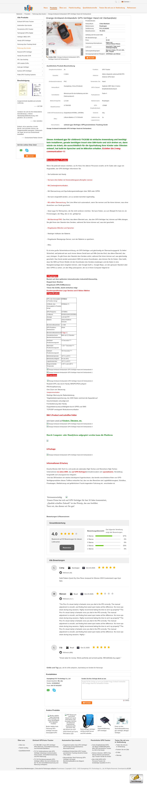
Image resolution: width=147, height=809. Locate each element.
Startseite (19, 14)
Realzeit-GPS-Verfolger (24, 52)
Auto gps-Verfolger (23, 67)
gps (60, 668)
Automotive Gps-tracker (24, 25)
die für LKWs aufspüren (69, 668)
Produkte (53, 8)
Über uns (62, 8)
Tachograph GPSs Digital (25, 33)
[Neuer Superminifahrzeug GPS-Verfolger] (105, 719)
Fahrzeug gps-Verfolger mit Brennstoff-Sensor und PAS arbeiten (87, 731)
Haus (46, 8)
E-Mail (118, 752)
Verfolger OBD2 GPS (23, 37)
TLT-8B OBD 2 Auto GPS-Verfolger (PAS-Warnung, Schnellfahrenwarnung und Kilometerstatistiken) (46, 746)
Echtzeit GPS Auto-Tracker (25, 21)
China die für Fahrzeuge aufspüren (46, 768)
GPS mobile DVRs (23, 63)
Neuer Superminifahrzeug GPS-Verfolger (104, 728)
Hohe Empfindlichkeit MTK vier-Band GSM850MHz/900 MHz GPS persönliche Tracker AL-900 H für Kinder (101, 747)
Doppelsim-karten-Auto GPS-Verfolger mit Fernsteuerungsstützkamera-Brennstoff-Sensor (75, 746)
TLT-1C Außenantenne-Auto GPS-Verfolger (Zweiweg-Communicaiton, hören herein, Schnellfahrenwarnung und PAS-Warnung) (45, 754)
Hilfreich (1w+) (68, 599)
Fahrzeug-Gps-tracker (39, 14)
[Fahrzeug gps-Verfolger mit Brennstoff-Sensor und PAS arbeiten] (88, 721)
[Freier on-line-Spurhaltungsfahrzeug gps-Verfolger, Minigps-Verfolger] (122, 719)
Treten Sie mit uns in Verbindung (112, 8)
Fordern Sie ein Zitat (122, 749)
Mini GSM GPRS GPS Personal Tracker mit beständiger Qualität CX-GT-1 (101, 761)
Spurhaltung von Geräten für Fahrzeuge (90, 668)
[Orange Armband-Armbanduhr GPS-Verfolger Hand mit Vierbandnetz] (65, 34)
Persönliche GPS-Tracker (25, 29)
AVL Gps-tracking (22, 59)
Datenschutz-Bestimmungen (25, 768)
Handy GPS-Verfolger (24, 40)
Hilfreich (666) (68, 652)
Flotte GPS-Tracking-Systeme (26, 75)
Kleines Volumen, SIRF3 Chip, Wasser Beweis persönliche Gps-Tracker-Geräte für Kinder (101, 754)
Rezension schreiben (67, 548)
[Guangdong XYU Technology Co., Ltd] (28, 8)
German (126, 2)
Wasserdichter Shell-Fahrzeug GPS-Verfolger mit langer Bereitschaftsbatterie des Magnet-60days (74, 760)
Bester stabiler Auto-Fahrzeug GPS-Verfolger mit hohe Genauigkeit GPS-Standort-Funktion (52, 731)
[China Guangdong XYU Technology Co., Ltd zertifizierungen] (23, 89)
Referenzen (131, 8)
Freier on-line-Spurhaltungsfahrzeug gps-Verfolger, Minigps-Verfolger (122, 729)
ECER (129, 768)
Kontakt (91, 58)
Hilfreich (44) (67, 573)
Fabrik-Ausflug (75, 8)
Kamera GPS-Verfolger (24, 71)
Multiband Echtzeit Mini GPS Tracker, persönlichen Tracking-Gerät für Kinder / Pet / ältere (75, 753)
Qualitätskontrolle (90, 8)
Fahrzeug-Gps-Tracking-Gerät (26, 44)
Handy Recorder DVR (24, 56)
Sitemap (118, 755)
